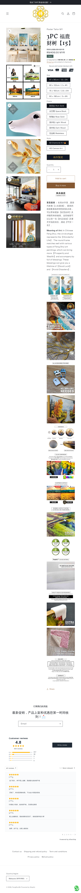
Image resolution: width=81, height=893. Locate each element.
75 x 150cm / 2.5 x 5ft (59, 91)
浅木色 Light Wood (57, 122)
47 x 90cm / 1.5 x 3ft (58, 80)
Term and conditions (58, 851)
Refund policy (47, 857)
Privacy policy (34, 857)
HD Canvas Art (56, 148)
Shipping (50, 62)
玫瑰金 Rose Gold (57, 117)
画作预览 (58, 157)
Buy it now (61, 185)
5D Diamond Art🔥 (57, 143)
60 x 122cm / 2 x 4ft (58, 85)
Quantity (50, 165)
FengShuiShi (16, 887)
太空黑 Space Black (57, 111)
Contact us (17, 851)
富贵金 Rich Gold (56, 106)
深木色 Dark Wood (57, 128)
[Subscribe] (60, 724)
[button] (7, 13)
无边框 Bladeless (56, 133)
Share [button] (52, 689)
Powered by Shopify (28, 887)
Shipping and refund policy (35, 851)
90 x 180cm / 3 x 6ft (58, 96)
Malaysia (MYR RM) (16, 879)
